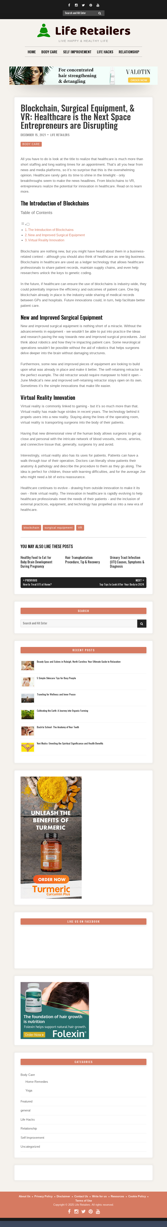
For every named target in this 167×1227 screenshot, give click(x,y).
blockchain (31, 527)
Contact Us (81, 1196)
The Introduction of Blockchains (51, 230)
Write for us (99, 1196)
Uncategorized (30, 1146)
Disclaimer (63, 1196)
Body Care (49, 51)
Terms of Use (83, 1200)
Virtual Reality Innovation (46, 240)
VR (80, 527)
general (25, 1110)
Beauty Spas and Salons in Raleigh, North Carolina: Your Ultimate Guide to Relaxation (79, 661)
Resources (117, 1196)
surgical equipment (59, 527)
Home (32, 51)
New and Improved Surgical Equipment (56, 235)
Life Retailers (59, 134)
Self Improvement (77, 51)
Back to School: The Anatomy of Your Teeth (58, 727)
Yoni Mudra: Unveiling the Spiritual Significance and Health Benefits (70, 743)
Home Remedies (36, 1081)
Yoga (28, 1090)
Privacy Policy (43, 1196)
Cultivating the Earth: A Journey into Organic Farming (62, 710)
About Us (24, 1196)
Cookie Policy (137, 1196)
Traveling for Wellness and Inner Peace (56, 694)
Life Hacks (105, 51)
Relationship (129, 51)
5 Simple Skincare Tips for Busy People (56, 678)
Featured (26, 1101)
